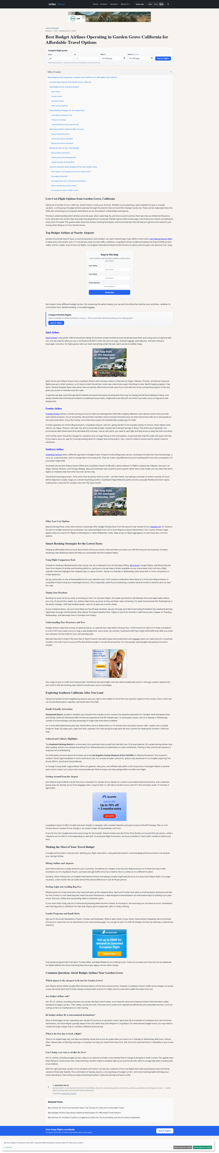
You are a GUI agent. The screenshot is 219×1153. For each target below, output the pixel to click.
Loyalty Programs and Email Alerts (62, 162)
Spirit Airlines (55, 92)
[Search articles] (168, 4)
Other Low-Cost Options (59, 106)
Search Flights (163, 58)
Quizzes (113, 4)
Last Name (93, 274)
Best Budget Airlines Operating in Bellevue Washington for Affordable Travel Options (84, 1112)
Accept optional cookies (202, 1147)
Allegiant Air (155, 526)
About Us (125, 4)
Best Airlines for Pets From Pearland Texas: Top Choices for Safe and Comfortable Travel (86, 1108)
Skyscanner (134, 565)
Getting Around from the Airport (62, 143)
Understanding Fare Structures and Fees (65, 124)
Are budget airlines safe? (59, 176)
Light (150, 4)
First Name (93, 266)
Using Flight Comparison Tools (61, 115)
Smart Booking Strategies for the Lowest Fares (67, 110)
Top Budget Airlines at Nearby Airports (64, 87)
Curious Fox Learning (69, 1093)
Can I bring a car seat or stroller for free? (64, 190)
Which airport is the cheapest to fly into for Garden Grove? (71, 172)
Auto (161, 4)
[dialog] (108, 1145)
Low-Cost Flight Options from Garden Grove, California (70, 82)
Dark (155, 4)
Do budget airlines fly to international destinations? (68, 181)
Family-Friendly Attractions (60, 134)
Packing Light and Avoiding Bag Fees (63, 157)
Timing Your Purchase (58, 120)
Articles (103, 4)
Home (95, 4)
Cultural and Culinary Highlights (62, 139)
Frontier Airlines (56, 96)
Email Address (94, 283)
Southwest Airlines (57, 101)
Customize (8, 1147)
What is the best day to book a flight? (64, 186)
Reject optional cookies (182, 1147)
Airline (56, 4)
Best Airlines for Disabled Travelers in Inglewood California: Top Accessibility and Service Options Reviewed (94, 1117)
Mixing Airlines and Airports (60, 153)
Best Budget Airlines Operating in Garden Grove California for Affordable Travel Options (82, 77)
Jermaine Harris (62, 1085)
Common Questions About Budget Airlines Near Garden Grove (73, 167)
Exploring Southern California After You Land (66, 129)
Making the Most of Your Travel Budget (64, 148)
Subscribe (140, 4)
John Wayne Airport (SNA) (161, 238)
